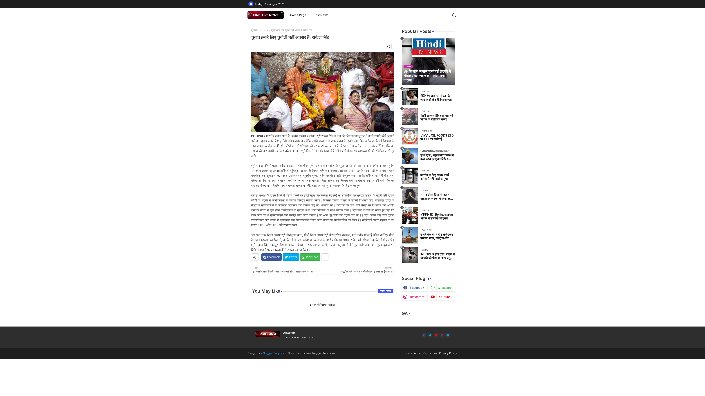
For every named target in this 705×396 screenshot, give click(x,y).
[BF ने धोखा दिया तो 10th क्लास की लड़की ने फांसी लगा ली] (410, 195)
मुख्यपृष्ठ (254, 30)
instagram (417, 297)
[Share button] (324, 257)
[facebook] (424, 335)
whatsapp (445, 287)
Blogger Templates (274, 353)
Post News (321, 15)
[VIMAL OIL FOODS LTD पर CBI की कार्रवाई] (410, 136)
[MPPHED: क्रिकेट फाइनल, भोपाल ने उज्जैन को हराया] (410, 215)
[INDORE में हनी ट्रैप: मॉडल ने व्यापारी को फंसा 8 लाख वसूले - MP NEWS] (410, 255)
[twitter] (430, 335)
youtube (445, 297)
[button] (454, 15)
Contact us (430, 353)
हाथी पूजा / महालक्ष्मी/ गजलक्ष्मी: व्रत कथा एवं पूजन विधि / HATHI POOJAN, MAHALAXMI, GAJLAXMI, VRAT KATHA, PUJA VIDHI (437, 157)
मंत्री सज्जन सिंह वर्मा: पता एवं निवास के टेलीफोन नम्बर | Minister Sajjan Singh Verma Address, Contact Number (436, 117)
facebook (417, 287)
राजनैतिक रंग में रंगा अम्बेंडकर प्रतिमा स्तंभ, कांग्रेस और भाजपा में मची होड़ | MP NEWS (436, 236)
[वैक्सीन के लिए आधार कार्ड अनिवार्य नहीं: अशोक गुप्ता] (410, 176)
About (418, 353)
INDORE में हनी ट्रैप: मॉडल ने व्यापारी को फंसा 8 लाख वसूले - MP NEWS (437, 256)
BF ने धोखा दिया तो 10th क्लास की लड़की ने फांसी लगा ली (436, 197)
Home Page (298, 15)
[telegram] (447, 335)
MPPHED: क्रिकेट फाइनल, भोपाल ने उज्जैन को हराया (437, 216)
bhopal (264, 30)
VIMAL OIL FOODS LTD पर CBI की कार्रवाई (437, 137)
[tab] (298, 15)
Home (408, 353)
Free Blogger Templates (320, 353)
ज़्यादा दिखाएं (385, 290)
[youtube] (436, 335)
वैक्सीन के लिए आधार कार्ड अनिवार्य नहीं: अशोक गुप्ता (434, 177)
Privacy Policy (448, 353)
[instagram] (442, 335)
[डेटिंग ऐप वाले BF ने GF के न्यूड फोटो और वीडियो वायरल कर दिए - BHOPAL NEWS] (410, 96)
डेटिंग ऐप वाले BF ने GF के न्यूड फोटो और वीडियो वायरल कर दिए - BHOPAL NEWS (437, 98)
